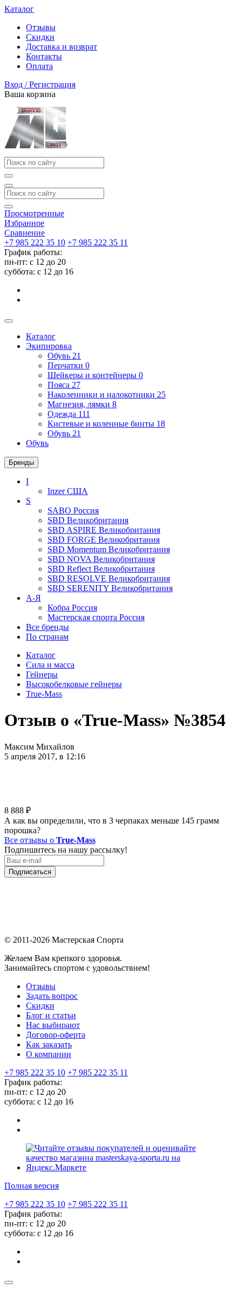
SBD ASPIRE (103, 529)
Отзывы (41, 27)
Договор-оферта (55, 1034)
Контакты (44, 56)
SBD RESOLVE (108, 578)
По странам (47, 636)
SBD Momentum (108, 549)
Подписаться (30, 872)
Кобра (72, 607)
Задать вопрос (52, 995)
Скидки (40, 37)
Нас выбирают (53, 1025)
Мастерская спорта (96, 617)
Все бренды (47, 627)
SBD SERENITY (110, 588)
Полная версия (31, 1185)
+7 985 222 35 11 (97, 242)
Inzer (67, 491)
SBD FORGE (103, 539)
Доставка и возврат (61, 46)
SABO (73, 510)
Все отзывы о (49, 840)
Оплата (39, 66)
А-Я (33, 597)
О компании (48, 1054)
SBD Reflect (101, 568)
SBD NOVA (101, 559)
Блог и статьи (51, 1015)
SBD (87, 520)
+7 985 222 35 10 (34, 242)
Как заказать (49, 1044)
